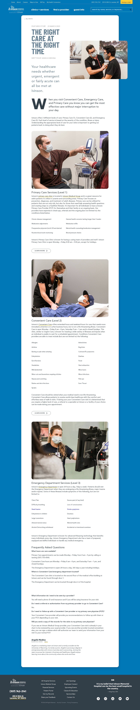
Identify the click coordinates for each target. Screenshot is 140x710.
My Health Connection (53, 2)
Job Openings (71, 681)
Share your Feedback (48, 697)
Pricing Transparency (72, 702)
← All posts (28, 18)
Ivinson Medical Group (71, 196)
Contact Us (71, 697)
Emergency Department (48, 487)
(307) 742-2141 (96, 2)
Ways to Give (34, 2)
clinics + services (40, 9)
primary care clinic (45, 196)
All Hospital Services (48, 681)
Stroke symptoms (73, 509)
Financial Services (48, 687)
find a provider (61, 9)
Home (13, 2)
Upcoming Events (71, 687)
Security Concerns (61, 702)
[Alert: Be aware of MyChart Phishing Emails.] (9, 1)
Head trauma (36, 509)
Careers (25, 2)
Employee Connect (70, 684)
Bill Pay (42, 2)
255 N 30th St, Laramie (110, 2)
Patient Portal (48, 691)
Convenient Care (45, 324)
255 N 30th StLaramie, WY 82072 (18, 697)
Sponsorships (70, 694)
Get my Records (48, 694)
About (19, 2)
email (46, 641)
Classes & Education (71, 691)
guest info (79, 9)
